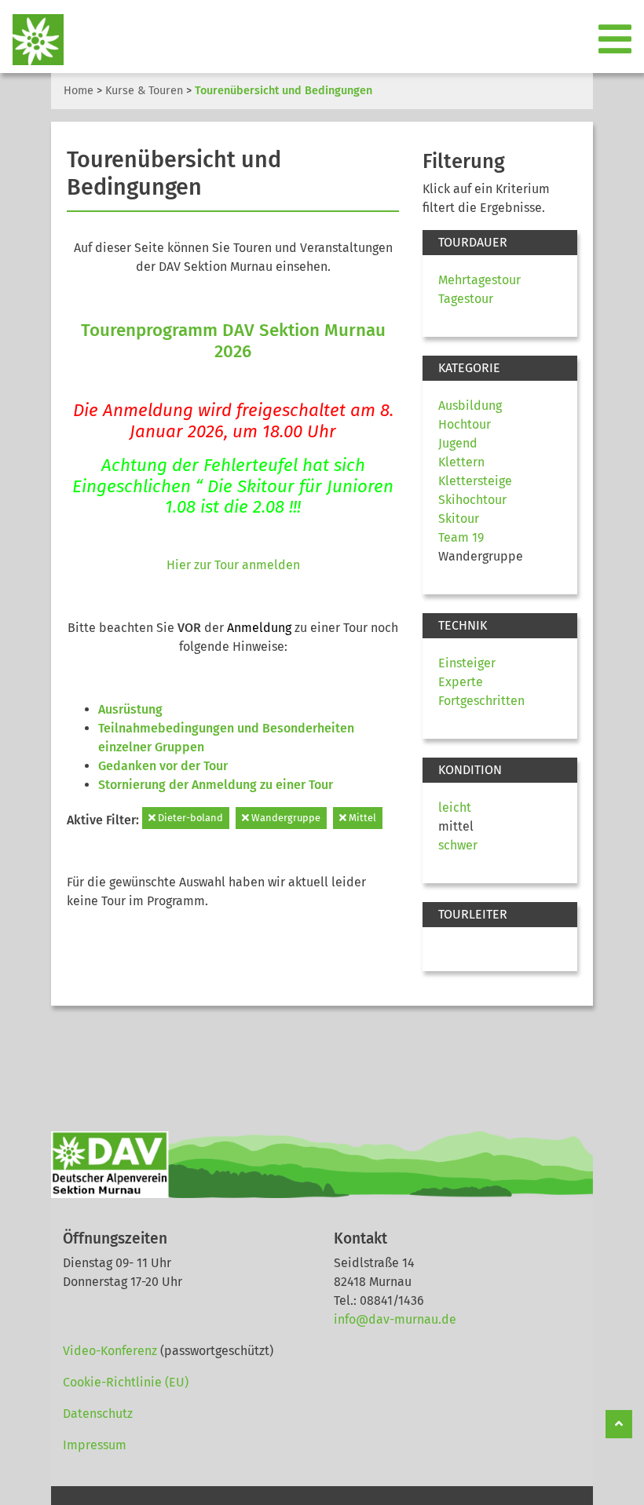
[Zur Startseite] (32, 39)
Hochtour (464, 424)
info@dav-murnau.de (395, 1319)
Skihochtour (472, 499)
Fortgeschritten (481, 700)
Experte (460, 681)
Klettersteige (475, 480)
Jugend (458, 443)
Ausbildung (470, 405)
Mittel (361, 818)
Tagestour (465, 298)
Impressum (94, 1444)
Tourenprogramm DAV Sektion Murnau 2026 (233, 341)
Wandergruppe (284, 818)
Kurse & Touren (144, 90)
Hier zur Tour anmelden (233, 564)
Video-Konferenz (110, 1350)
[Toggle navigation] (616, 40)
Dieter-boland (189, 818)
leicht (454, 807)
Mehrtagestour (479, 279)
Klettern (461, 462)
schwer (458, 845)
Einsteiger (467, 663)
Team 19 (461, 537)
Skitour (458, 518)
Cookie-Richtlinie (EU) (125, 1382)
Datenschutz (98, 1413)
